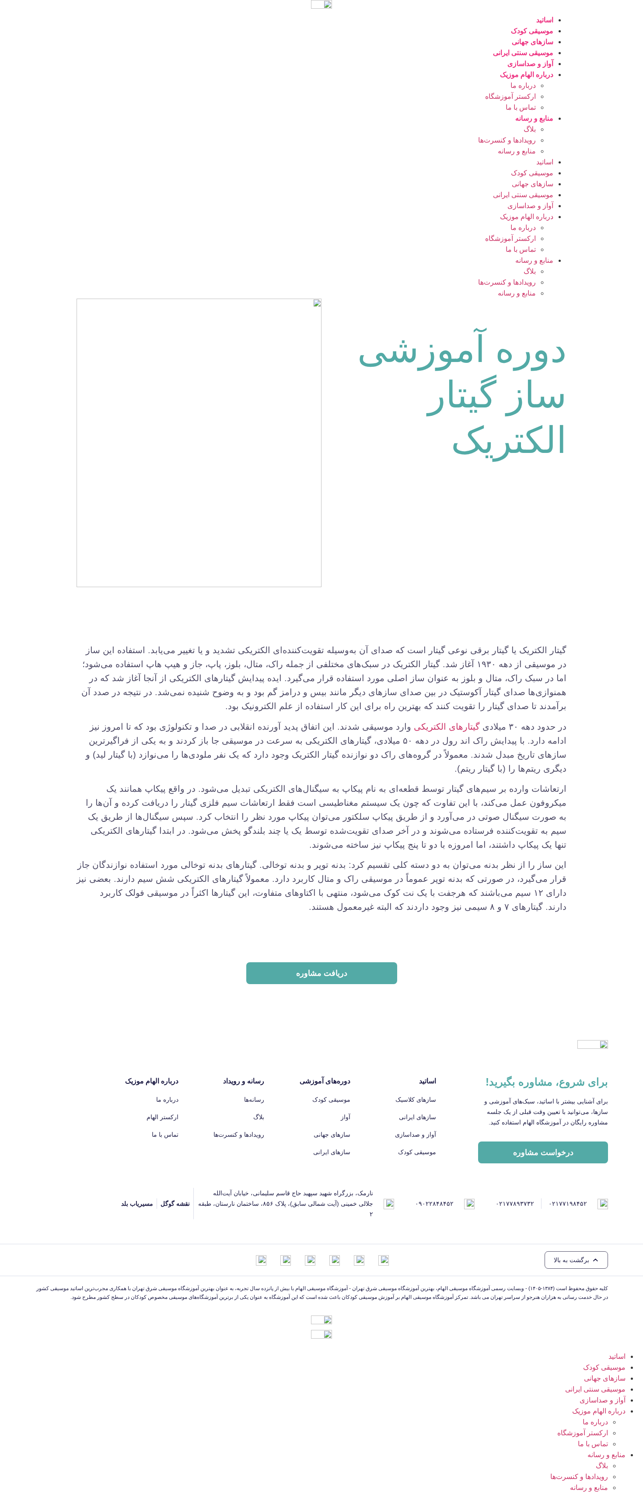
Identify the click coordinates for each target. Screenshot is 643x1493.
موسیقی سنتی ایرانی (523, 53)
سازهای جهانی (532, 42)
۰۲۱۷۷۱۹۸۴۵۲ (568, 1203)
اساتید (544, 20)
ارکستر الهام (162, 1117)
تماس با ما (521, 107)
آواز (345, 1117)
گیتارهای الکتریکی (447, 726)
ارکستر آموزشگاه (510, 96)
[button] (576, 1260)
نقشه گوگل (175, 1203)
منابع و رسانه (517, 151)
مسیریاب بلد (137, 1203)
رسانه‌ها (254, 1099)
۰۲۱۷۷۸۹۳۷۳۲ (515, 1203)
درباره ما (523, 85)
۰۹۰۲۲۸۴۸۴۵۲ (434, 1203)
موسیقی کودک (532, 31)
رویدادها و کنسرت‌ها (507, 140)
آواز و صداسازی (530, 63)
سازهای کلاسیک (415, 1099)
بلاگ (530, 129)
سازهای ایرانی (417, 1117)
